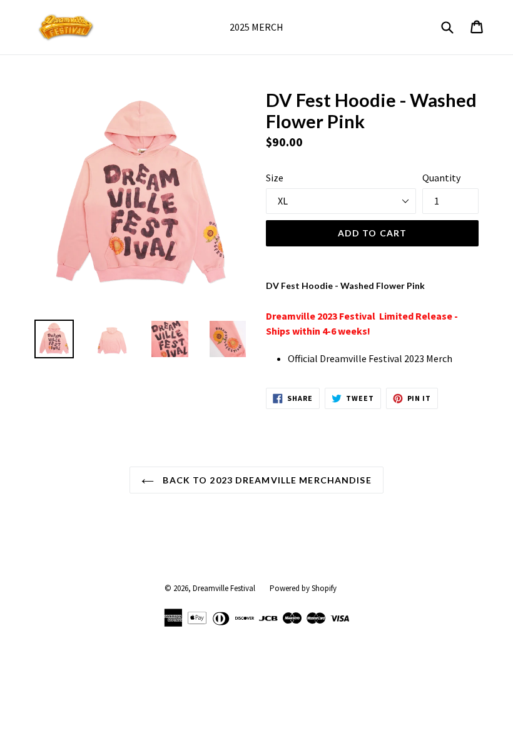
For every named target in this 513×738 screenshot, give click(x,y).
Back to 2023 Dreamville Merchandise (265, 480)
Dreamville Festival (224, 588)
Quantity (441, 177)
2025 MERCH (256, 27)
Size (274, 177)
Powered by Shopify (303, 588)
